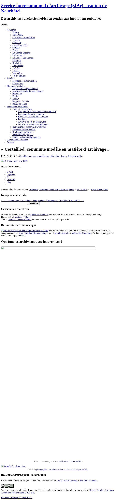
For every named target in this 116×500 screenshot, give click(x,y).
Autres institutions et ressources (26, 137)
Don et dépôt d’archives (17, 139)
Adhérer (10, 78)
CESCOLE (17, 35)
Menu (4, 25)
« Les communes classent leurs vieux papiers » (23, 200)
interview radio (75, 156)
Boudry (15, 32)
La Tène (16, 68)
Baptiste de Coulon (99, 189)
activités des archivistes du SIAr (69, 461)
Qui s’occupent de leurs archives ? (33, 124)
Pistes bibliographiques (22, 134)
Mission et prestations (16, 86)
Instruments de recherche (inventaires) (29, 127)
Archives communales (67, 480)
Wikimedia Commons (81, 233)
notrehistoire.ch (61, 233)
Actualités (11, 30)
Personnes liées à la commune (31, 114)
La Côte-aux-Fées (20, 45)
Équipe (15, 96)
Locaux (15, 99)
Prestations (17, 93)
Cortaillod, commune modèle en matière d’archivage (42, 156)
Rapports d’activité (20, 101)
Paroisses (22, 119)
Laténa (15, 70)
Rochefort (16, 63)
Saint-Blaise (17, 65)
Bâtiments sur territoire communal (33, 116)
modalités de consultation (19, 219)
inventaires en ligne (22, 217)
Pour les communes (88, 480)
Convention (17, 83)
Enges (15, 50)
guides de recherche (39, 214)
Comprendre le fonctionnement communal (37, 111)
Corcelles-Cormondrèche (23, 37)
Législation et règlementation (25, 88)
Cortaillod (16, 42)
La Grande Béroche (21, 53)
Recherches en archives (17, 106)
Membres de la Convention (24, 81)
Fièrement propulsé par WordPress (16, 497)
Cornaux (16, 40)
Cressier (16, 47)
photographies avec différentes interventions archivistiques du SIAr (62, 469)
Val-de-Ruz (17, 73)
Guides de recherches (22, 109)
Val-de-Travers (19, 76)
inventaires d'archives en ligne (32, 233)
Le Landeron (18, 55)
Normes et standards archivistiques (27, 91)
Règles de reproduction (22, 132)
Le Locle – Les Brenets (22, 58)
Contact (10, 142)
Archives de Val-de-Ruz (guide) (32, 122)
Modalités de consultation (23, 129)
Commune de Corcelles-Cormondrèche (65, 200)
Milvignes (16, 60)
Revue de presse (19, 104)
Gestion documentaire (48, 189)
